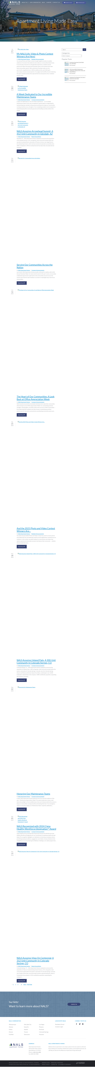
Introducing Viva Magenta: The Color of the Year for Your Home (77, 78)
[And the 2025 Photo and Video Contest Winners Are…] (23, 473)
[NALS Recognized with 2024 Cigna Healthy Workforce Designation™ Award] (23, 819)
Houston (41, 1034)
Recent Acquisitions (36, 136)
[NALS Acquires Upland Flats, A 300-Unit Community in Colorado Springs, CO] (23, 605)
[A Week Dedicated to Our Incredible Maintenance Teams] (23, 88)
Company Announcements (38, 99)
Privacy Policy (46, 1064)
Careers (48, 2)
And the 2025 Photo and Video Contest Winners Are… (36, 529)
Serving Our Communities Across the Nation (35, 266)
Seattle (26, 1029)
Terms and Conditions (57, 1062)
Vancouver (27, 1034)
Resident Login (69, 2)
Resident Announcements (38, 59)
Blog (43, 2)
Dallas (10, 1029)
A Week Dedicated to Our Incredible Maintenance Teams (34, 95)
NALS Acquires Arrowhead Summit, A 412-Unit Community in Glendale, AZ (35, 132)
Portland (41, 1029)
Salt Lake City (27, 1024)
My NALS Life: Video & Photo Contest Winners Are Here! (35, 55)
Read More (21, 79)
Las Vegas (41, 1024)
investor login (80, 2)
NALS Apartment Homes (24, 59)
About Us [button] (25, 2)
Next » (24, 984)
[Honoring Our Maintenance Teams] (23, 738)
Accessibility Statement (64, 1064)
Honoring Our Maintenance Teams (33, 793)
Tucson (26, 1032)
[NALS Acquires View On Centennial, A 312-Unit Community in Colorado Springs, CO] (23, 903)
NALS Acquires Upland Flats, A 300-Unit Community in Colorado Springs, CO (36, 661)
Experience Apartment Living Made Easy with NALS (77, 63)
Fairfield (11, 1034)
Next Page (29, 984)
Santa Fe (26, 1027)
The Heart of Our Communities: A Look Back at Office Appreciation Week (35, 398)
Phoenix (41, 1027)
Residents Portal (60, 1024)
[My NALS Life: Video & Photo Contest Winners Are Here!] (23, 49)
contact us (74, 1004)
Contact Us (56, 2)
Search (64, 49)
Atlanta (11, 1027)
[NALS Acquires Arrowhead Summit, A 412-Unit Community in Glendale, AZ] (23, 124)
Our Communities (35, 2)
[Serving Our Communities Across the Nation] (23, 209)
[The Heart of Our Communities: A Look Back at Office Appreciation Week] (23, 341)
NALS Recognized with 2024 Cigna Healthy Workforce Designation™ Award (36, 827)
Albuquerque (12, 1024)
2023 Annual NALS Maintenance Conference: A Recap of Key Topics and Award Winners (77, 70)
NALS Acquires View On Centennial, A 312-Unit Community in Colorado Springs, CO (35, 961)
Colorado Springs (43, 1032)
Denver (11, 1032)
